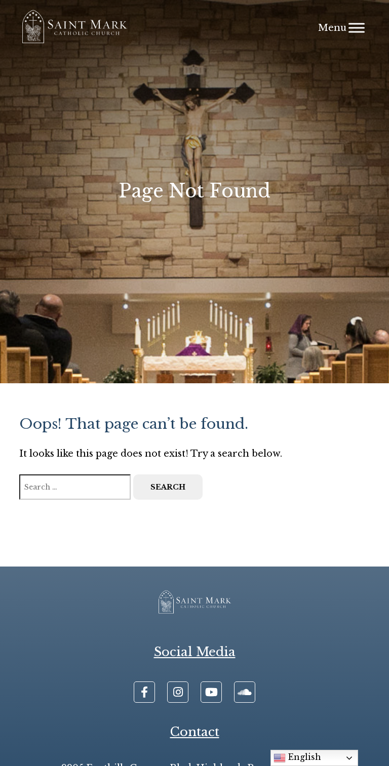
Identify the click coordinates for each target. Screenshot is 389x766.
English (303, 757)
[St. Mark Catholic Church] (74, 28)
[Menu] (356, 27)
